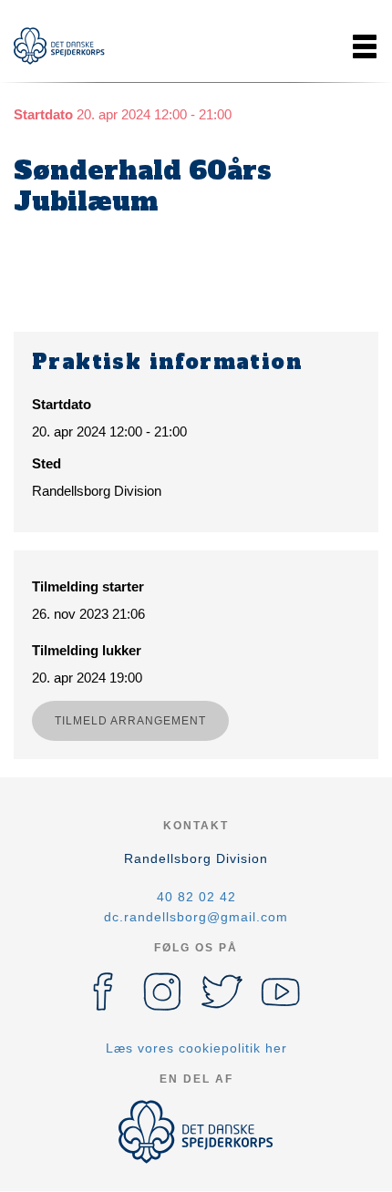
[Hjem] (59, 46)
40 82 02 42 (196, 896)
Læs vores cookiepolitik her (196, 1048)
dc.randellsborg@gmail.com (196, 916)
